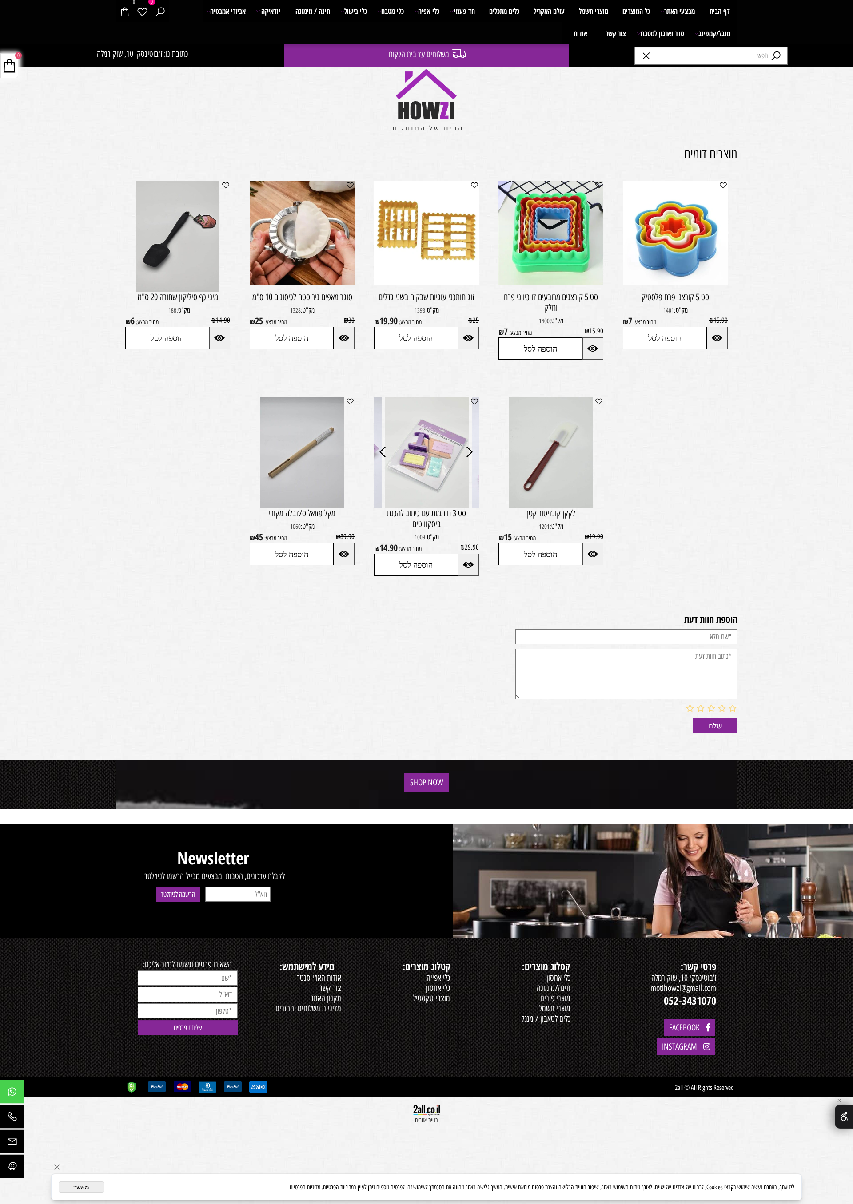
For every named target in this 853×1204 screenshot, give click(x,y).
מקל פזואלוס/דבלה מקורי (302, 513)
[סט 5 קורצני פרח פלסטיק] (675, 282)
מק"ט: (681, 310)
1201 (544, 527)
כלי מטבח (392, 11)
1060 (295, 527)
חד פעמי (464, 11)
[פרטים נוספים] (717, 338)
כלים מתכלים (504, 11)
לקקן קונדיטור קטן (551, 513)
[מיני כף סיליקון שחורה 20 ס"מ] (177, 289)
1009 (420, 537)
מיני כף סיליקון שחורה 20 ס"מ (178, 297)
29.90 (472, 547)
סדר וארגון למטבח (662, 33)
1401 (668, 310)
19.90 (388, 321)
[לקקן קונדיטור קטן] (551, 505)
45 (259, 537)
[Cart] (124, 11)
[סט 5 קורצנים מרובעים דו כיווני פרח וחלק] (550, 282)
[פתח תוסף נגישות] (844, 1117)
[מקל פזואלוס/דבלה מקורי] (302, 505)
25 (476, 320)
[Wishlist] (142, 11)
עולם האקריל (549, 11)
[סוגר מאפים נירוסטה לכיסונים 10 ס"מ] (302, 282)
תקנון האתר (326, 998)
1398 (420, 310)
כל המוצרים (636, 11)
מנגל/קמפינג (714, 33)
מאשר (81, 1187)
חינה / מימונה (312, 11)
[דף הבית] (426, 101)
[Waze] (12, 1168)
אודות (580, 33)
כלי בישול (355, 11)
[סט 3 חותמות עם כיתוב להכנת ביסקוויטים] (427, 505)
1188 (171, 310)
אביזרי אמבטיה (228, 11)
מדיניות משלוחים (319, 1008)
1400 (544, 321)
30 (351, 320)
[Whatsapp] (12, 1093)
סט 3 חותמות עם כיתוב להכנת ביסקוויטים (426, 518)
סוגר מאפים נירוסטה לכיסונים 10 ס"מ (302, 297)
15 (508, 537)
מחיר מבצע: (644, 322)
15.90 (720, 320)
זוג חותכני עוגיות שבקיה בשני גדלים (426, 297)
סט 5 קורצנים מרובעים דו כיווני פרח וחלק (551, 302)
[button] (665, 338)
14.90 (223, 320)
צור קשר (616, 33)
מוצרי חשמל (593, 11)
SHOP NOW (426, 782)
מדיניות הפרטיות (305, 1187)
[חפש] (159, 11)
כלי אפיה (428, 11)
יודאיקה (270, 11)
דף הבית (720, 11)
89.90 (347, 536)
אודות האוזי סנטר (319, 978)
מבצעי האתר (679, 11)
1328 (295, 310)
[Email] (12, 1143)
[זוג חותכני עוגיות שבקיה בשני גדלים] (426, 282)
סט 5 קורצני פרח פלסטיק (675, 297)
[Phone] (12, 1118)
